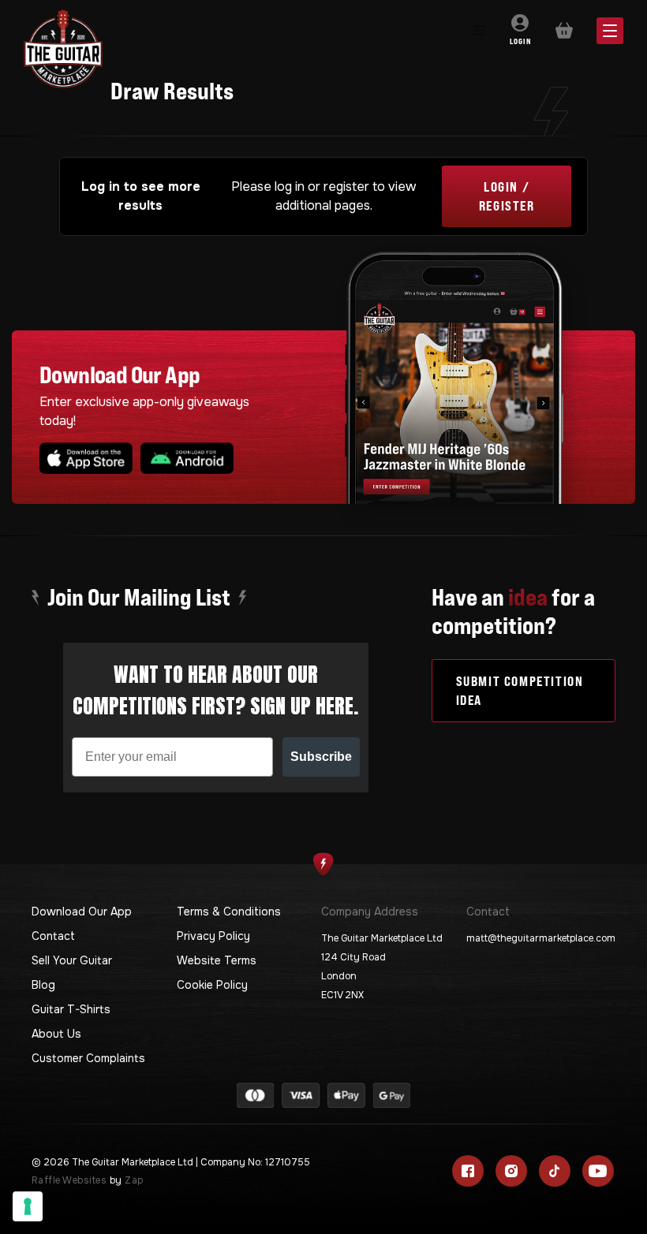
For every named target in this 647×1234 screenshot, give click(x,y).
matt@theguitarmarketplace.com (540, 938)
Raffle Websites (69, 1180)
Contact (53, 936)
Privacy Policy (213, 936)
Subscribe (321, 756)
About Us (56, 1034)
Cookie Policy (212, 985)
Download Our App (82, 911)
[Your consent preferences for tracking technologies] (28, 1206)
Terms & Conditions (229, 911)
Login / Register (507, 196)
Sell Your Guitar (72, 960)
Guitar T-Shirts (71, 1009)
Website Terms (216, 960)
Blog (43, 985)
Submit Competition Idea (520, 690)
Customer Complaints (88, 1058)
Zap (134, 1180)
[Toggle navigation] (478, 31)
